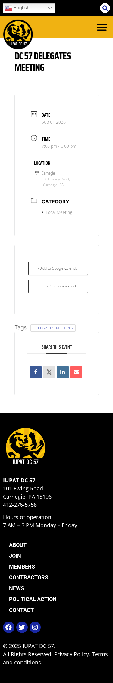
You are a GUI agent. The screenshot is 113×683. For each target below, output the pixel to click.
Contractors (28, 577)
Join (15, 556)
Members (22, 566)
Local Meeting (59, 212)
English (21, 7)
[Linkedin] (63, 372)
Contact (21, 610)
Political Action (33, 599)
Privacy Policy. (73, 654)
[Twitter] (22, 627)
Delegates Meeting (53, 328)
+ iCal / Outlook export (58, 286)
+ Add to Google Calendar (58, 268)
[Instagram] (35, 627)
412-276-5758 (20, 504)
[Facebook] (8, 627)
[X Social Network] (49, 372)
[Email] (76, 372)
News (16, 588)
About (18, 545)
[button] (105, 8)
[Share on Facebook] (36, 372)
